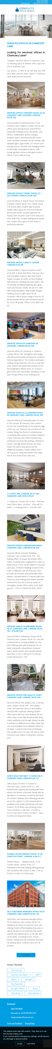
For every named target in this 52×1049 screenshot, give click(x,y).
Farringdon (29, 979)
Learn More (31, 1043)
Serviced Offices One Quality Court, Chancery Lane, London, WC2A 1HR (24, 696)
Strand (35, 988)
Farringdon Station (18, 988)
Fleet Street (15, 993)
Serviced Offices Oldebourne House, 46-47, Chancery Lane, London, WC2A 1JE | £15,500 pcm (24, 628)
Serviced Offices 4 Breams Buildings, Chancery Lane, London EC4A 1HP (24, 546)
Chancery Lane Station (19, 975)
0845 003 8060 (42, 1)
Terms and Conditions (14, 1023)
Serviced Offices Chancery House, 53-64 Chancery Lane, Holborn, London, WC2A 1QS (26, 115)
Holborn (14, 979)
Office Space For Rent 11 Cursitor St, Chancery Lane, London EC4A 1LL (25, 777)
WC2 (37, 975)
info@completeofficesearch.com (22, 1017)
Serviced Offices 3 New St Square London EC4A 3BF (23, 263)
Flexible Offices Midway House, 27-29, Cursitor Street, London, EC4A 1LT (25, 855)
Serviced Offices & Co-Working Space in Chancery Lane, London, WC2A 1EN (25, 414)
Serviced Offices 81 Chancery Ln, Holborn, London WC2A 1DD (22, 344)
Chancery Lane (16, 970)
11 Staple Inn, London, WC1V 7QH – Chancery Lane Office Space (24, 494)
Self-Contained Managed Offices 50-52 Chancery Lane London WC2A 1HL (26, 912)
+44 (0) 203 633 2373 (40, 3)
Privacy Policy (30, 1023)
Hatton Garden (33, 993)
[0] (5, 3)
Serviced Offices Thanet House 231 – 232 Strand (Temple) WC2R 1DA (24, 194)
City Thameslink (17, 984)
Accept (19, 1043)
